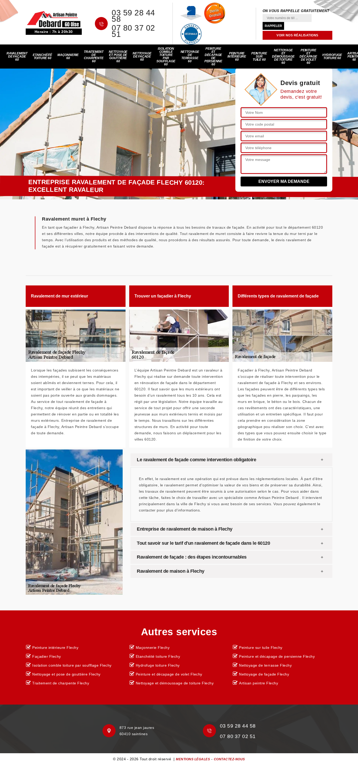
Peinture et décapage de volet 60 (308, 56)
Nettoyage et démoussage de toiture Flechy (175, 683)
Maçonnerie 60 (68, 56)
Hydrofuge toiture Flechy (158, 665)
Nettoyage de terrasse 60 (190, 56)
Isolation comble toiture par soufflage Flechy (72, 665)
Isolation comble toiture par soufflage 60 (165, 56)
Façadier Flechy (46, 656)
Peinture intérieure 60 (236, 56)
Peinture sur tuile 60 (259, 56)
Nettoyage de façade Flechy (264, 674)
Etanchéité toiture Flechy (158, 656)
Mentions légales (193, 759)
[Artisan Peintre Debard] (54, 19)
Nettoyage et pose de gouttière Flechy (66, 674)
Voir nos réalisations (297, 35)
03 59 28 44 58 (133, 16)
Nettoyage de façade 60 (142, 56)
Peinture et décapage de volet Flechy (169, 674)
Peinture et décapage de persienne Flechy (277, 656)
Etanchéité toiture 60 (42, 56)
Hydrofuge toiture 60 (332, 56)
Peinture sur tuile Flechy (261, 647)
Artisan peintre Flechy (258, 683)
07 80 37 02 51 (133, 31)
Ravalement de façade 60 (17, 56)
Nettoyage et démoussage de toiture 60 (283, 56)
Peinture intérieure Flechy (55, 647)
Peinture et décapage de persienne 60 (213, 56)
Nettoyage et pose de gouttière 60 (118, 56)
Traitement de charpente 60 (94, 56)
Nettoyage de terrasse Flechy (265, 665)
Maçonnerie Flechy (153, 647)
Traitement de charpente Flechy (60, 683)
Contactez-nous (229, 759)
